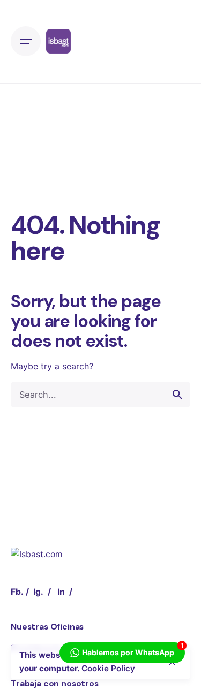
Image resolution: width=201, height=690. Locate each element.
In (61, 592)
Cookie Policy (108, 668)
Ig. (38, 592)
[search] (177, 394)
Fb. (17, 592)
